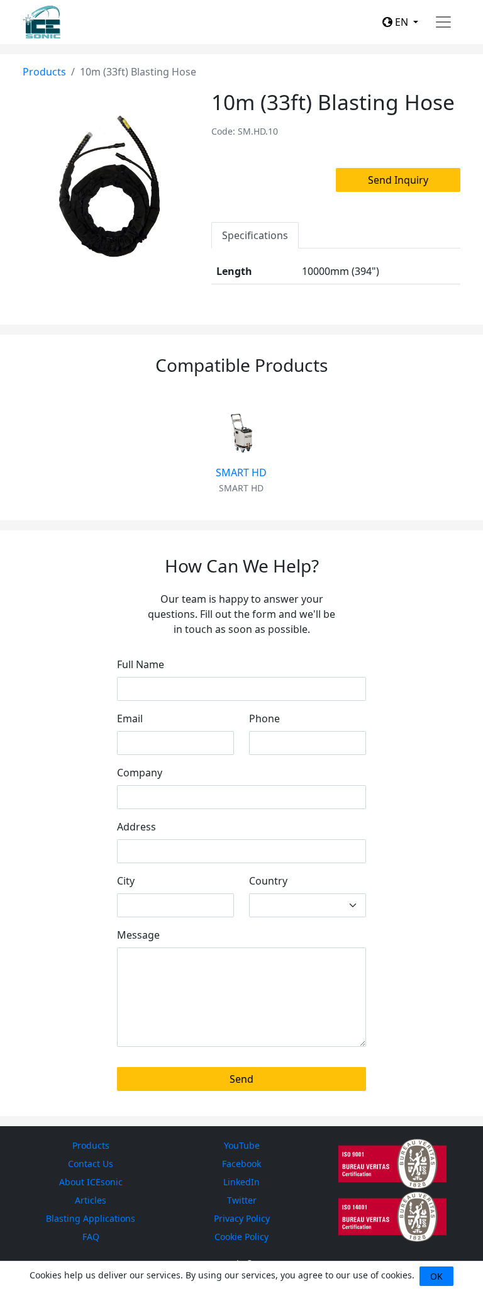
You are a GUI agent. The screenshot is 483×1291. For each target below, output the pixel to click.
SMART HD (241, 472)
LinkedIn (241, 1182)
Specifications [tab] (255, 235)
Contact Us (90, 1164)
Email (130, 718)
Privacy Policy (242, 1218)
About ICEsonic (91, 1182)
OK (436, 1276)
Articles (90, 1200)
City (126, 881)
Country (268, 881)
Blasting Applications (90, 1218)
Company (139, 773)
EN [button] (401, 22)
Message (138, 935)
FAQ (90, 1237)
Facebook (241, 1164)
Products (44, 72)
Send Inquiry (398, 180)
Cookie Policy (241, 1237)
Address (136, 827)
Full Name (140, 664)
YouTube (242, 1145)
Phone (264, 718)
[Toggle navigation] (443, 22)
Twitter (242, 1200)
